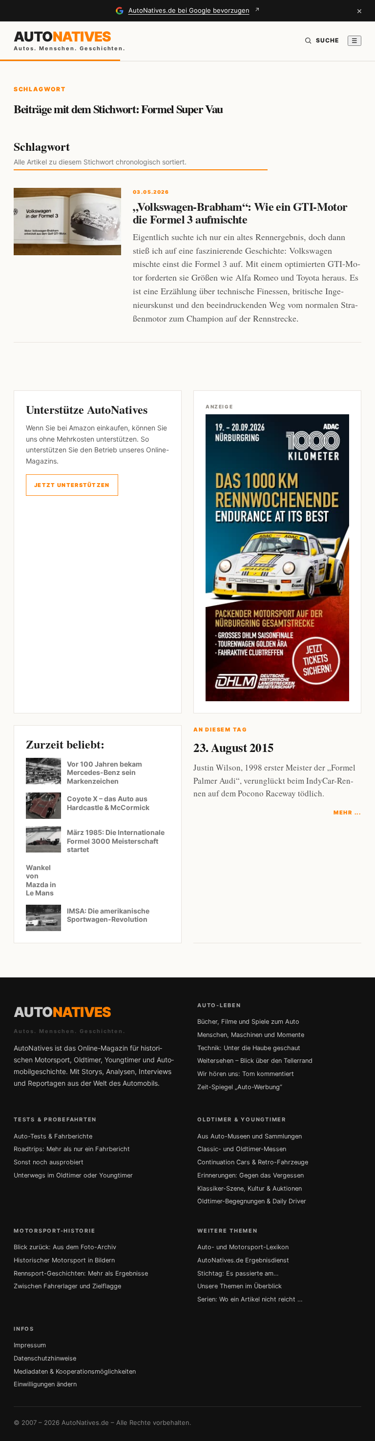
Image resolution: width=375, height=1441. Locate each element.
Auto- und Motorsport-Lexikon (243, 1247)
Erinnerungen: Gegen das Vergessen (250, 1175)
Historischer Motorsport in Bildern (64, 1260)
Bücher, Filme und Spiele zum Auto (248, 1021)
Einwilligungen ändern (45, 1384)
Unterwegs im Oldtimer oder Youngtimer (73, 1175)
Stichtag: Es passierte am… (238, 1273)
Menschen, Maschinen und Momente (250, 1034)
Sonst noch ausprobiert (48, 1162)
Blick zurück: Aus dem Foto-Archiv (65, 1247)
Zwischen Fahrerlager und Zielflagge (67, 1286)
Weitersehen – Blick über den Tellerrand (254, 1060)
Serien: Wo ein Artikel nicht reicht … (250, 1299)
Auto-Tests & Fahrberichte (53, 1136)
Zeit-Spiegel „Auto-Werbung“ (239, 1087)
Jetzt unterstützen (72, 485)
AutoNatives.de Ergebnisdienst (243, 1260)
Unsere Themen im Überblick (239, 1286)
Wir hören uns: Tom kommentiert (245, 1073)
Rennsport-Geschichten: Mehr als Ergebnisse (81, 1273)
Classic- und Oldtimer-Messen (241, 1149)
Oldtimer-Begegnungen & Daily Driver (251, 1201)
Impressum (30, 1345)
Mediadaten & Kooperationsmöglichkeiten (75, 1371)
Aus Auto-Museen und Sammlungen (249, 1136)
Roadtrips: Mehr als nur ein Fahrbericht (72, 1149)
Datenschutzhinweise (45, 1358)
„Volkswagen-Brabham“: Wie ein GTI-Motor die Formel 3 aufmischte (240, 212)
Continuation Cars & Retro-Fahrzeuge (252, 1162)
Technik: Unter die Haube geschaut (248, 1048)
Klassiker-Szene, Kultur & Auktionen (249, 1188)
